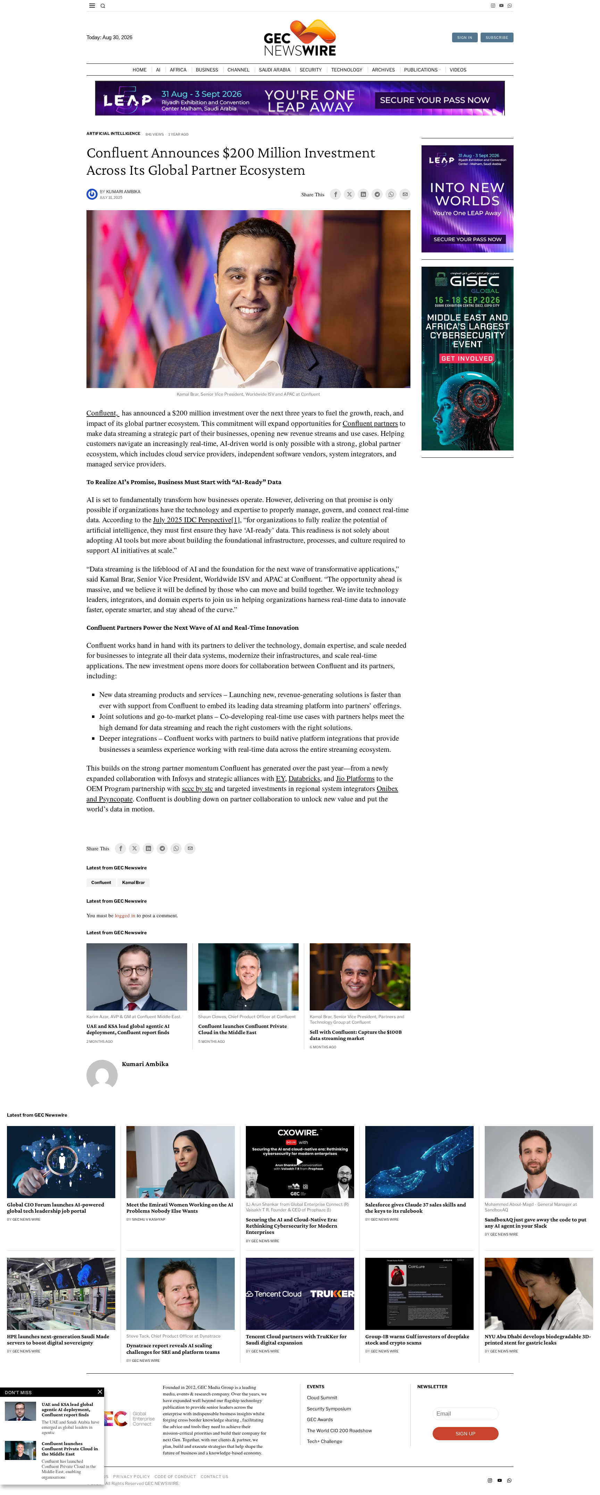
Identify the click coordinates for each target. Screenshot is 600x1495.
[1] (235, 519)
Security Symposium (329, 1408)
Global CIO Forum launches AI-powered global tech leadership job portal (55, 1208)
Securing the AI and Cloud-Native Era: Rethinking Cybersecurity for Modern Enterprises (292, 1226)
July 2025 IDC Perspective (192, 519)
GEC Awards (320, 1419)
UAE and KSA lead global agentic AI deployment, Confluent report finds (127, 1029)
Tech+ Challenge (324, 1441)
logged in (125, 915)
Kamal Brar (133, 882)
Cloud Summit (322, 1397)
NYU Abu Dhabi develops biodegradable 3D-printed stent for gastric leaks (538, 1339)
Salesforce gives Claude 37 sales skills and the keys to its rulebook (415, 1208)
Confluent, (102, 413)
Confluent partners (370, 423)
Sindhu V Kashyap (148, 1219)
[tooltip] (493, 5)
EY (280, 778)
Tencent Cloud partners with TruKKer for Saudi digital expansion (296, 1339)
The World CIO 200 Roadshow (339, 1430)
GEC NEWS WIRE (26, 1219)
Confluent (101, 882)
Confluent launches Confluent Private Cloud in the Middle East (242, 1029)
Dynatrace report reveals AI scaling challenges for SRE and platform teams (173, 1348)
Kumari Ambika (123, 191)
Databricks (304, 778)
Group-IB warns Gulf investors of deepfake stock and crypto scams (417, 1339)
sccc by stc (197, 788)
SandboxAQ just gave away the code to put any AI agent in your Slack (535, 1223)
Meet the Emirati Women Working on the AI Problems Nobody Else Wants (179, 1208)
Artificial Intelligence (113, 133)
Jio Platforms (355, 778)
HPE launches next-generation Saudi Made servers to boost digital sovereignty (58, 1339)
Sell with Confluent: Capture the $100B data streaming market (356, 1035)
